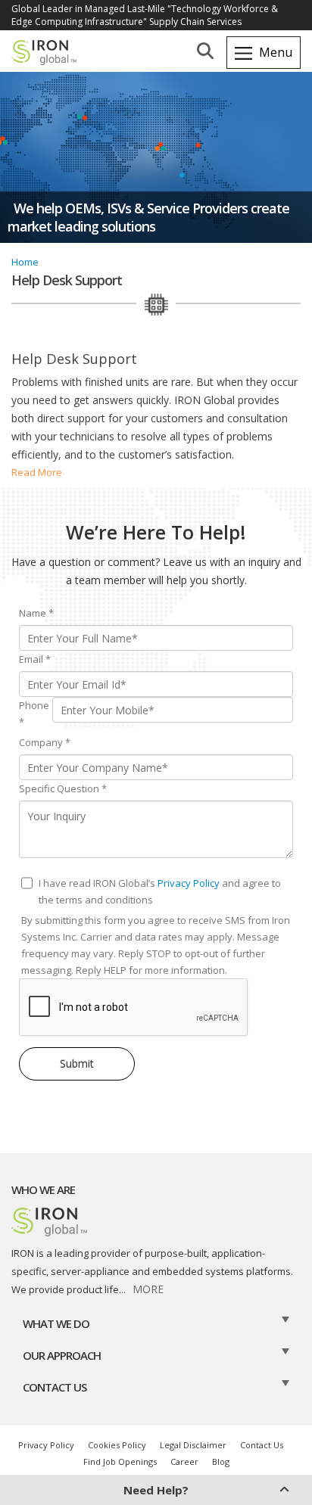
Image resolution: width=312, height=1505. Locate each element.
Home (25, 262)
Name (36, 613)
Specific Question (63, 788)
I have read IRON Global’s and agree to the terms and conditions (160, 891)
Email (35, 659)
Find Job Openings (120, 1461)
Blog (220, 1461)
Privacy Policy (189, 883)
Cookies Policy (117, 1445)
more (148, 1289)
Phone (34, 713)
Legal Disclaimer (193, 1445)
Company (44, 742)
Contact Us (261, 1445)
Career (184, 1461)
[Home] (53, 56)
